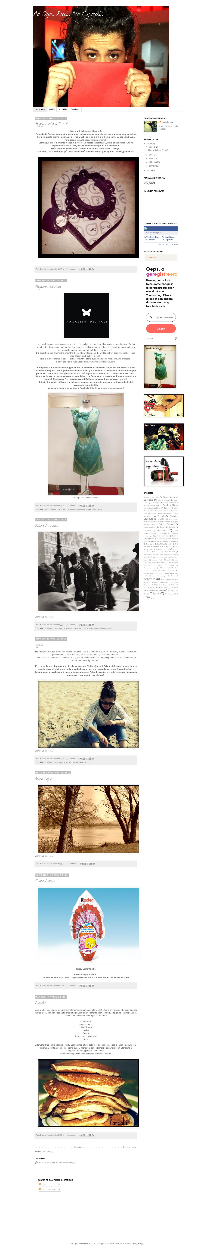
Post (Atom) (48, 1152)
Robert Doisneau (46, 526)
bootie (176, 508)
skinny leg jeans (151, 587)
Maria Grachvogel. (158, 562)
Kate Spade (166, 547)
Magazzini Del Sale (48, 287)
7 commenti (71, 269)
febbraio (152, 162)
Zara (147, 597)
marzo (151, 158)
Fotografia (82, 628)
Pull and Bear (173, 579)
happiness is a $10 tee (155, 538)
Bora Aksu (150, 511)
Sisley (173, 585)
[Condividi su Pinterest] (92, 269)
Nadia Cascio (97, 509)
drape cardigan (149, 527)
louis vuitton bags (150, 554)
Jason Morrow (120, 1243)
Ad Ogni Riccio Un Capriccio (86, 497)
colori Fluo (161, 519)
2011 (148, 170)
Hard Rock (172, 538)
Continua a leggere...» (44, 617)
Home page (40, 109)
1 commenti (71, 985)
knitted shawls (155, 549)
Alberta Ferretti (164, 500)
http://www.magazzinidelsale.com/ (107, 388)
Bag (145, 505)
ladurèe (167, 549)
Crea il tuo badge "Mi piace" (168, 245)
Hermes (147, 541)
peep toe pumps (159, 576)
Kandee (156, 547)
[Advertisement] (61, 1217)
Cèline (149, 516)
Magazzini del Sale (84, 509)
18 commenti (71, 863)
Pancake (40, 1003)
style (161, 590)
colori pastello (173, 519)
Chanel (160, 516)
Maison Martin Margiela (161, 560)
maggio (152, 147)
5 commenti (71, 505)
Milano (160, 565)
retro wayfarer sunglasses (157, 582)
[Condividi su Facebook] (89, 269)
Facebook (75, 109)
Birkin (158, 508)
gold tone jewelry (161, 536)
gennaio (152, 166)
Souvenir (164, 587)
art (161, 503)
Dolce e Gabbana (167, 524)
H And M (174, 536)
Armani (154, 503)
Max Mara (172, 562)
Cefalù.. (39, 645)
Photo (173, 576)
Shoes (165, 585)
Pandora (157, 573)
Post (43, 1185)
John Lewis (150, 544)
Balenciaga (154, 505)
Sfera (156, 585)
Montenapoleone (150, 568)
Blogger (73, 509)
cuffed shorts (165, 522)
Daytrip (175, 522)
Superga (171, 590)
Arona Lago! (43, 779)
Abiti (45, 509)
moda (172, 565)
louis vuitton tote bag (168, 554)
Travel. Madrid (170, 594)
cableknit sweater (163, 511)
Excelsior (172, 527)
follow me (149, 339)
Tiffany (154, 593)
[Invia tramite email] (80, 269)
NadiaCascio (52, 269)
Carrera (168, 513)
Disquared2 (150, 524)
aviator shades (170, 503)
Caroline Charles (156, 513)
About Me (63, 109)
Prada (163, 579)
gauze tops (148, 536)
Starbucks (174, 587)
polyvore (149, 579)
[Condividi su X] (86, 269)
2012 (148, 144)
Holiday (75, 762)
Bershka (167, 505)
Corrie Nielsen (151, 522)
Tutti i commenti (48, 1189)
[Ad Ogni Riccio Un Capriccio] (153, 240)
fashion (162, 530)
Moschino (163, 568)
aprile (151, 155)
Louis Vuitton (169, 552)
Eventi (75, 628)
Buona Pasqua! (45, 881)
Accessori (153, 497)
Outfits (52, 109)
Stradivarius (151, 590)
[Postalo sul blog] (83, 269)
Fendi (154, 533)
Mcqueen (147, 565)
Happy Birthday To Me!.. (51, 124)
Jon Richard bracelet (164, 544)
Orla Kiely (147, 573)
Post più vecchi (129, 1147)
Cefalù (68, 762)
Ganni (173, 533)
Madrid (146, 557)
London (157, 552)
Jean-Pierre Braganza (170, 541)
